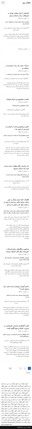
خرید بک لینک (5, 384)
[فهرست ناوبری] (3, 2)
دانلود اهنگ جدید (23, 384)
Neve (29, 427)
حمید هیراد (12, 388)
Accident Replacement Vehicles (11, 422)
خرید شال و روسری (21, 388)
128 (10, 368)
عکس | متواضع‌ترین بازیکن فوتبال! (17, 99)
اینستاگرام (24, 406)
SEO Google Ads (6, 424)
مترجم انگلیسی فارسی (14, 408)
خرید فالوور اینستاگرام (24, 386)
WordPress (20, 427)
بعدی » (28, 372)
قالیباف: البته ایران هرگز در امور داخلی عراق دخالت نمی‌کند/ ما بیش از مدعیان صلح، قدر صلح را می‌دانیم (16, 202)
